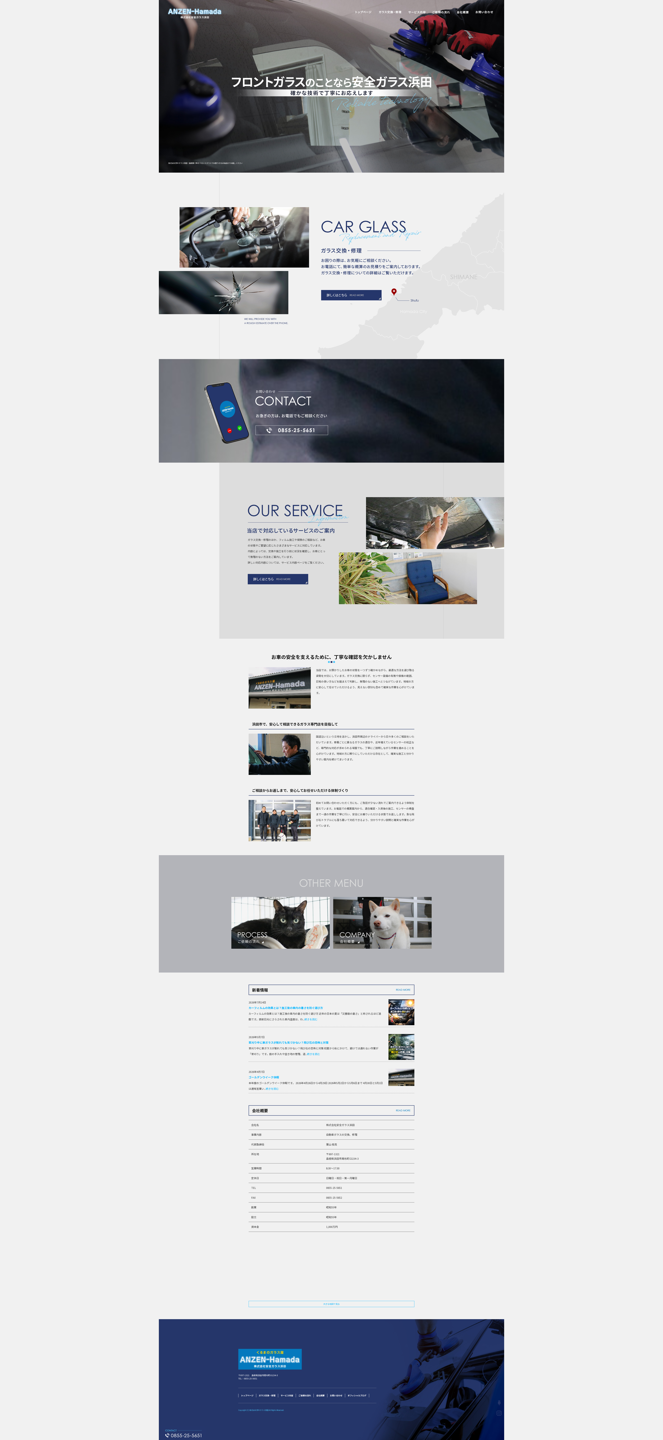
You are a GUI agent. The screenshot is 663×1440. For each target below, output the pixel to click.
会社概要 (462, 12)
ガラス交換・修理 (390, 12)
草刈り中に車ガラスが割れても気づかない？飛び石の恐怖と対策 (289, 1042)
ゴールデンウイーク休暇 (264, 1077)
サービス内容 (417, 12)
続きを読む (310, 1019)
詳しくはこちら (278, 579)
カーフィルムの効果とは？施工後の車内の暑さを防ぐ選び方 (286, 1008)
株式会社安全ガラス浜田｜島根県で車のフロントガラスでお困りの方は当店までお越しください (205, 163)
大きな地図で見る (331, 1303)
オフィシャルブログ (357, 1395)
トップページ (363, 12)
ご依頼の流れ (441, 12)
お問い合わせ (484, 12)
